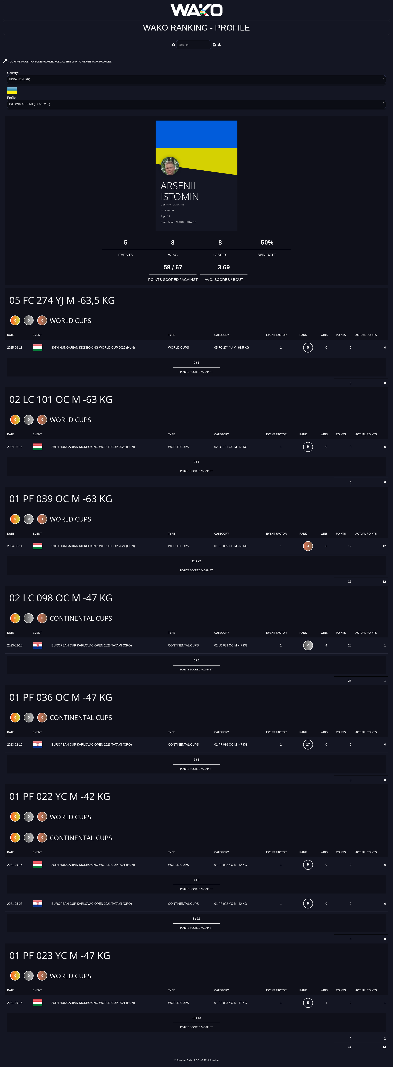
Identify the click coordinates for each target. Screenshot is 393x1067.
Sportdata (214, 1060)
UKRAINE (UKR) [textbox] (19, 79)
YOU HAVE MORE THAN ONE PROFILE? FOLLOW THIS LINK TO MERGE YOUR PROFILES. (59, 61)
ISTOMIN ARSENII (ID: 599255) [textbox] (29, 104)
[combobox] (196, 80)
